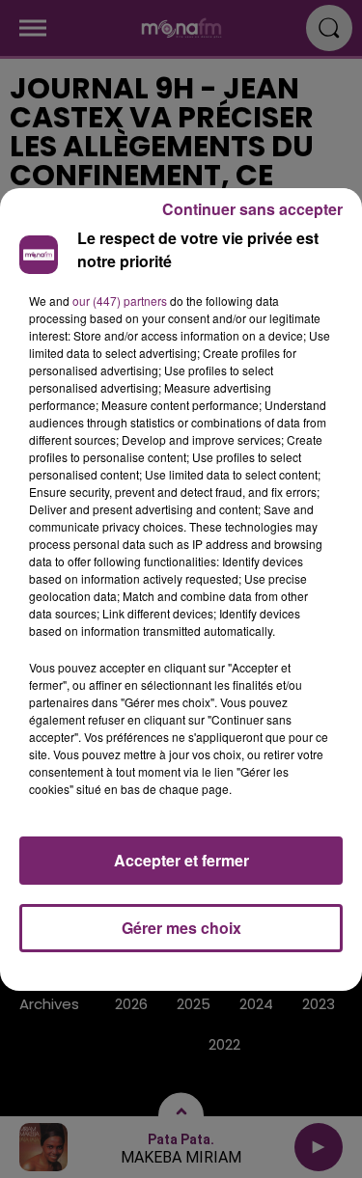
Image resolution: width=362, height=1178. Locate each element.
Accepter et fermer (181, 860)
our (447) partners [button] (119, 300)
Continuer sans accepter (252, 209)
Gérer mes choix (181, 928)
